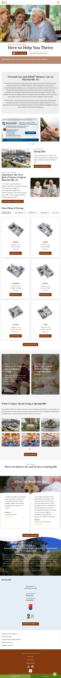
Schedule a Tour (15, 676)
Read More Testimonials (30, 535)
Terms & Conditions (30, 663)
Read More (9, 390)
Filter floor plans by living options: (6, 212)
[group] (30, 129)
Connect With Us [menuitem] (7, 645)
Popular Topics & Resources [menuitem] (11, 639)
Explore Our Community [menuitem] (10, 633)
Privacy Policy (30, 659)
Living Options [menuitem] (6, 636)
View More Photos (30, 454)
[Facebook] (30, 670)
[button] (4, 129)
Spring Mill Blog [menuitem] (7, 642)
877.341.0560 (30, 656)
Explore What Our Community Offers (30, 570)
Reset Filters (55, 212)
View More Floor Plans (30, 344)
